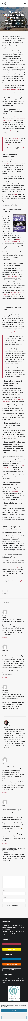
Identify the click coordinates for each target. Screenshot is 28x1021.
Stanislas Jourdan (9, 726)
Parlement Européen (17, 581)
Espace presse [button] (12, 969)
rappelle (15, 194)
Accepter (14, 1010)
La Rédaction (22, 26)
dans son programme (11, 276)
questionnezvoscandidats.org (10, 89)
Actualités (13, 26)
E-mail (4, 897)
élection (5, 593)
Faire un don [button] (12, 949)
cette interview (18, 180)
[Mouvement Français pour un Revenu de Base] (9, 3)
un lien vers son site (8, 436)
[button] (25, 3)
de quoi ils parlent (15, 332)
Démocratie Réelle (16, 491)
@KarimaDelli (17, 138)
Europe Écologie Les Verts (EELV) (15, 591)
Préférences (14, 1017)
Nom (4, 890)
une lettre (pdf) (6, 130)
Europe (4, 591)
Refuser (14, 1014)
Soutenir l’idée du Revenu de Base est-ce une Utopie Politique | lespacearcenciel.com (13, 849)
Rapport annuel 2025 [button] (12, 964)
